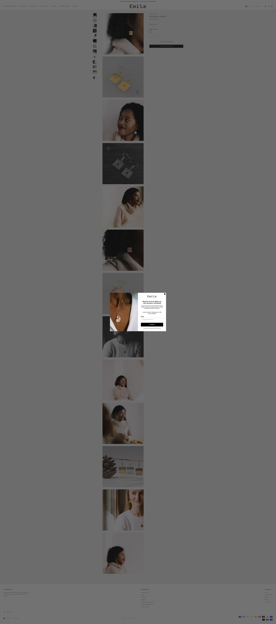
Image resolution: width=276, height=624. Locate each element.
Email (142, 316)
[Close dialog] (164, 294)
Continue (152, 324)
